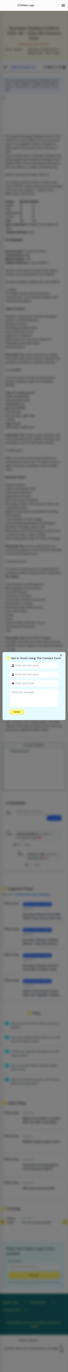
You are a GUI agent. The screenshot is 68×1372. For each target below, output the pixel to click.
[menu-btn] (63, 5)
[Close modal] (61, 655)
